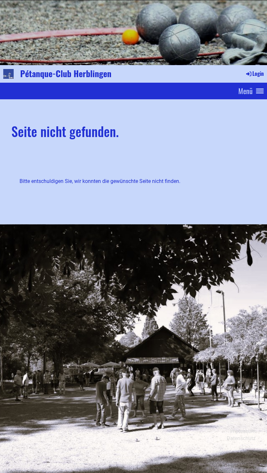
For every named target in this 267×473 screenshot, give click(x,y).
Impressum (243, 431)
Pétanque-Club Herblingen (65, 73)
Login (258, 73)
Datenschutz (241, 438)
